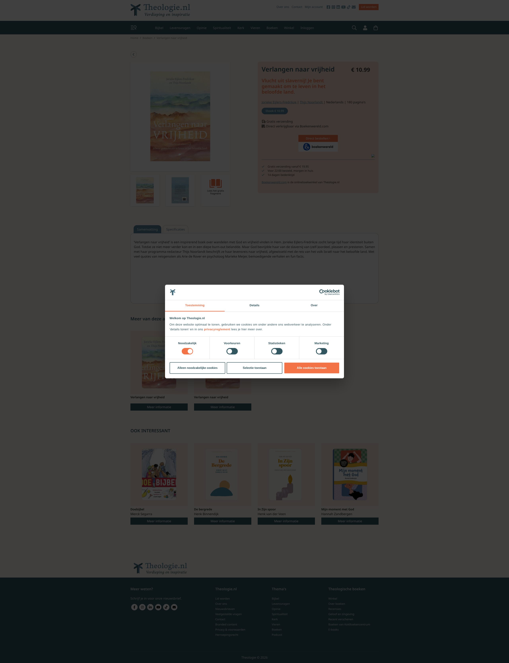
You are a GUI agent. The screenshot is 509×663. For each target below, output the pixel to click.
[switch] (232, 351)
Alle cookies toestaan (311, 367)
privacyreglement (217, 329)
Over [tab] (314, 305)
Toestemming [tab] (195, 305)
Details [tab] (254, 305)
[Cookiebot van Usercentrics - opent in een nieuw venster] (322, 292)
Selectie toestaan (254, 367)
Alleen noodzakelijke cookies (197, 367)
